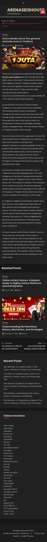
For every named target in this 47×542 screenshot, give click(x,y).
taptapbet (8, 431)
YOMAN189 (9, 483)
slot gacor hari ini (10, 489)
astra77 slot (9, 511)
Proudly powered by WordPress (16, 533)
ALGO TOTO (9, 514)
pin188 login (9, 494)
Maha (19, 290)
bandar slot (8, 434)
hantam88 (8, 439)
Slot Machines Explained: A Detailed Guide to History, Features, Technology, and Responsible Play (23, 386)
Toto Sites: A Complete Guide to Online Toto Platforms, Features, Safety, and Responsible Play (22, 376)
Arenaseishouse (25, 10)
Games (5, 34)
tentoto (7, 442)
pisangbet (8, 450)
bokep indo (8, 453)
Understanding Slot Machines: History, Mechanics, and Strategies (22, 328)
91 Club (7, 445)
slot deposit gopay (11, 447)
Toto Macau (8, 456)
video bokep (9, 425)
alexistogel (8, 428)
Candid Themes (27, 536)
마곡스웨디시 (9, 505)
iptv (5, 500)
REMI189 (8, 486)
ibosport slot (9, 503)
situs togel (8, 481)
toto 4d (7, 464)
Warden (20, 46)
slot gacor (8, 497)
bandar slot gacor (11, 461)
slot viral (7, 478)
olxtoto (6, 470)
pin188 (6, 467)
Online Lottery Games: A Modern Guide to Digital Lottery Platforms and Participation (21, 283)
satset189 (8, 475)
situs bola (7, 436)
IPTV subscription (11, 508)
